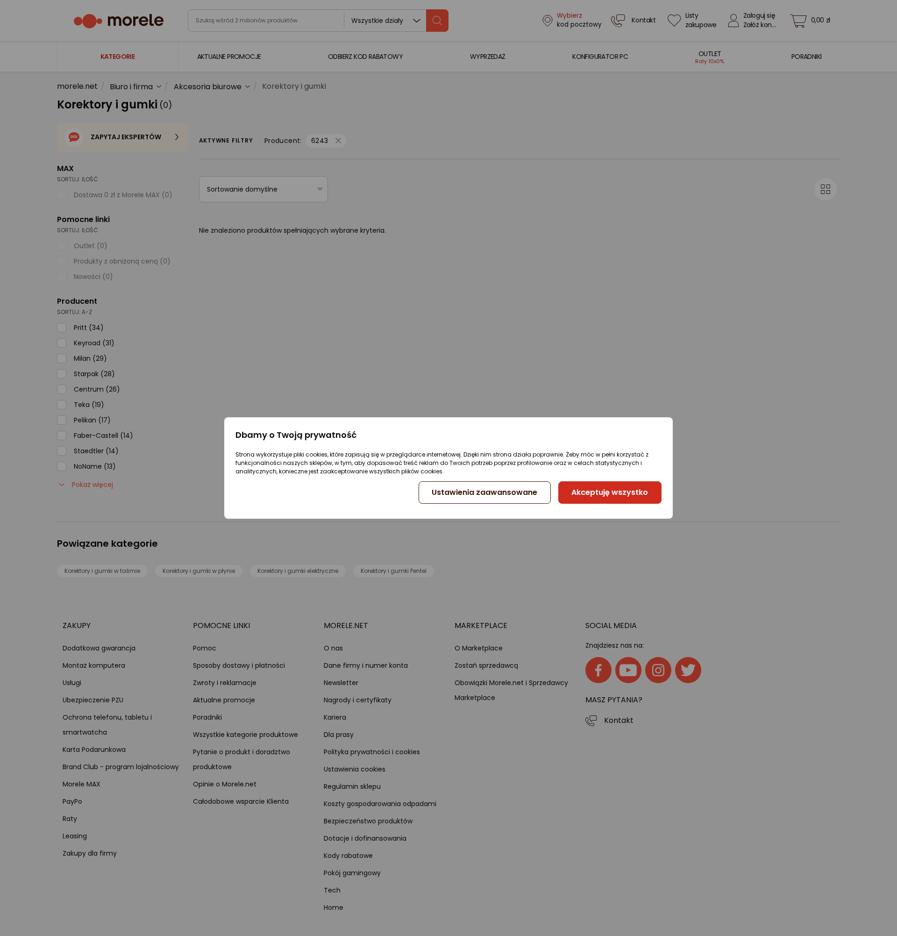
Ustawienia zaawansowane (484, 492)
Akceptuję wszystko (609, 492)
